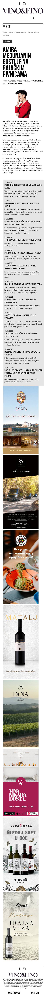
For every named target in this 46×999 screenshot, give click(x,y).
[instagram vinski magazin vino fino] (24, 3)
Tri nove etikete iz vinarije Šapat (22, 239)
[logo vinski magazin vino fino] (23, 13)
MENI (7, 26)
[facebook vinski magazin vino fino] (19, 3)
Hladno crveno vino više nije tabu (23, 284)
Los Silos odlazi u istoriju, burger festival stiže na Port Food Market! (23, 373)
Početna (5, 33)
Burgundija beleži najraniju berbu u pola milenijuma (23, 223)
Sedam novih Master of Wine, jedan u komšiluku (20, 267)
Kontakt (35, 992)
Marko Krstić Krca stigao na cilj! (22, 252)
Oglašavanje (14, 992)
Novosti (11, 33)
